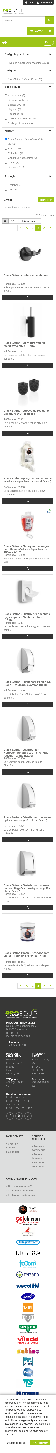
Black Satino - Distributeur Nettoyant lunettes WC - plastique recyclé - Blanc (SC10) (26, 752)
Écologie (10, 176)
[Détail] (27, 297)
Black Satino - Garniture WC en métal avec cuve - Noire (24, 344)
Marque (9, 130)
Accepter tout (41, 1443)
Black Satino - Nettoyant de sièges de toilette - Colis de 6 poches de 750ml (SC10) (26, 549)
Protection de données (21, 1195)
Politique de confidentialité (33, 1448)
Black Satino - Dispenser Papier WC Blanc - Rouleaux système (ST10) (27, 684)
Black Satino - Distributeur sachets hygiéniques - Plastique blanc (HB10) (27, 617)
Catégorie (10, 70)
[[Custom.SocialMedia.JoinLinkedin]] (28, 1116)
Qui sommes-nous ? (20, 1186)
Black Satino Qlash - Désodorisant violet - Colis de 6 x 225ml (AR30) (26, 955)
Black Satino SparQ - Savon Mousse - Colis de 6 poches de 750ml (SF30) (28, 480)
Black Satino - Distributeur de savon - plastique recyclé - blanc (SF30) (28, 819)
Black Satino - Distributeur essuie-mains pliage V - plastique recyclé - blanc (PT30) (27, 888)
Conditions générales (20, 1190)
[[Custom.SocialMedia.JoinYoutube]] (19, 1116)
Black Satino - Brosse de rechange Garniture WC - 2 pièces (27, 412)
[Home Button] (4, 42)
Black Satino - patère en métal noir (26, 275)
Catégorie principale (17, 54)
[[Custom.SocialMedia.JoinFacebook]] (10, 1116)
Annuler (8, 200)
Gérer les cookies (17, 1443)
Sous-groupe (12, 86)
